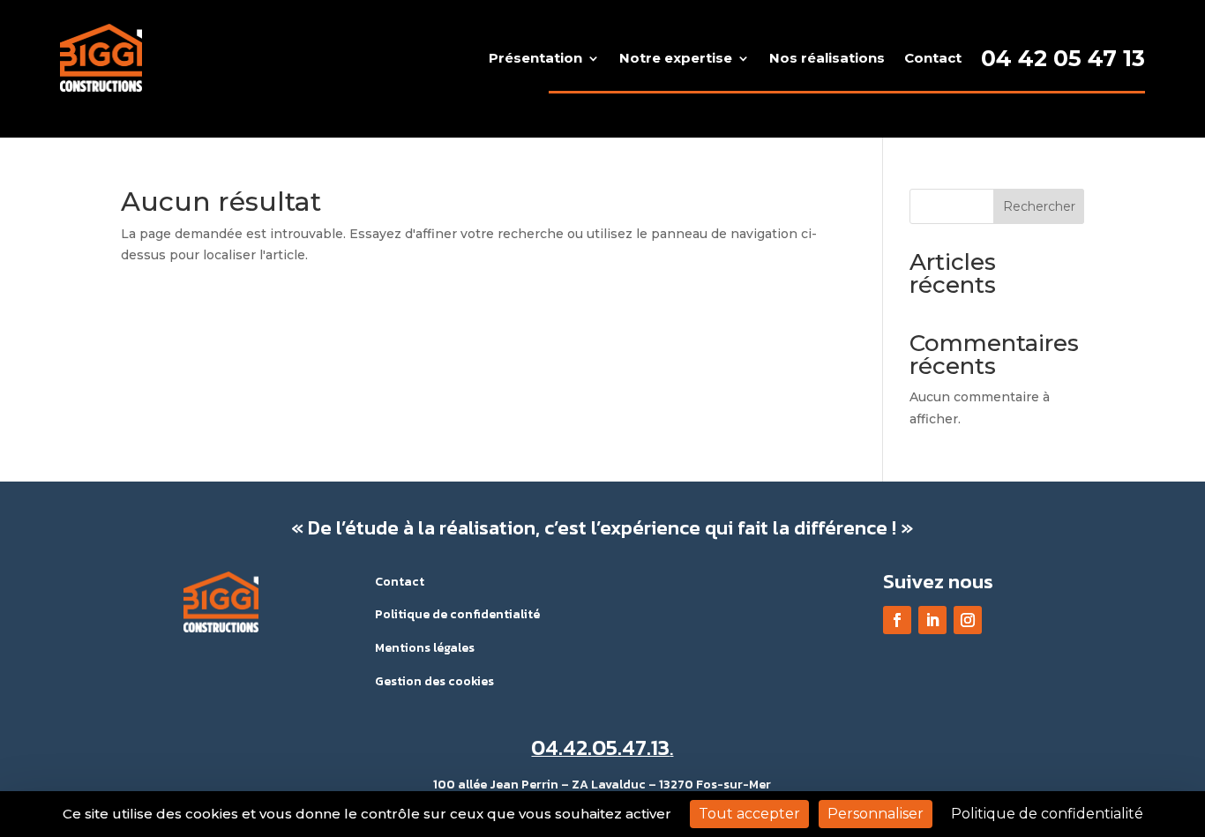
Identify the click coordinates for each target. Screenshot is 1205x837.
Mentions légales (425, 648)
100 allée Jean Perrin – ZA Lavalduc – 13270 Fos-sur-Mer (602, 784)
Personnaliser (875, 813)
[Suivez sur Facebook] (897, 620)
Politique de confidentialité (457, 614)
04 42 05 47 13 (1063, 58)
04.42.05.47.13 (600, 747)
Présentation (535, 57)
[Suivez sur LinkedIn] (932, 620)
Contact (933, 57)
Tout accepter (749, 813)
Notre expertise (675, 57)
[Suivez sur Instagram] (968, 620)
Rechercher (1039, 206)
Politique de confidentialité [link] (1047, 813)
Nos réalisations (827, 57)
